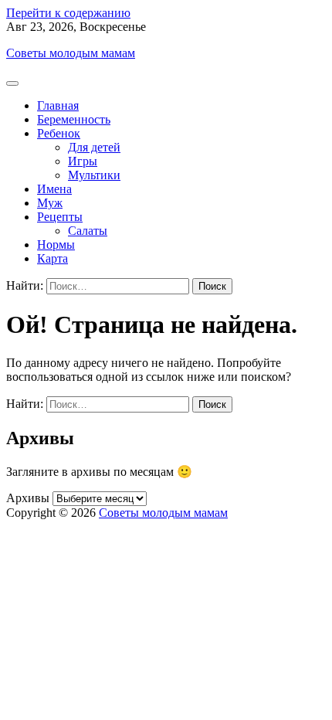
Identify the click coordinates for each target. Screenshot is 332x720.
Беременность (73, 119)
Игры (82, 161)
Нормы (56, 244)
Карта (52, 258)
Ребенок (58, 133)
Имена (54, 188)
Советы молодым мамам (70, 52)
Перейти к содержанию (68, 12)
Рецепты (60, 216)
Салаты (87, 230)
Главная (58, 105)
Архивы (27, 497)
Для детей (94, 147)
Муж (50, 202)
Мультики (94, 175)
